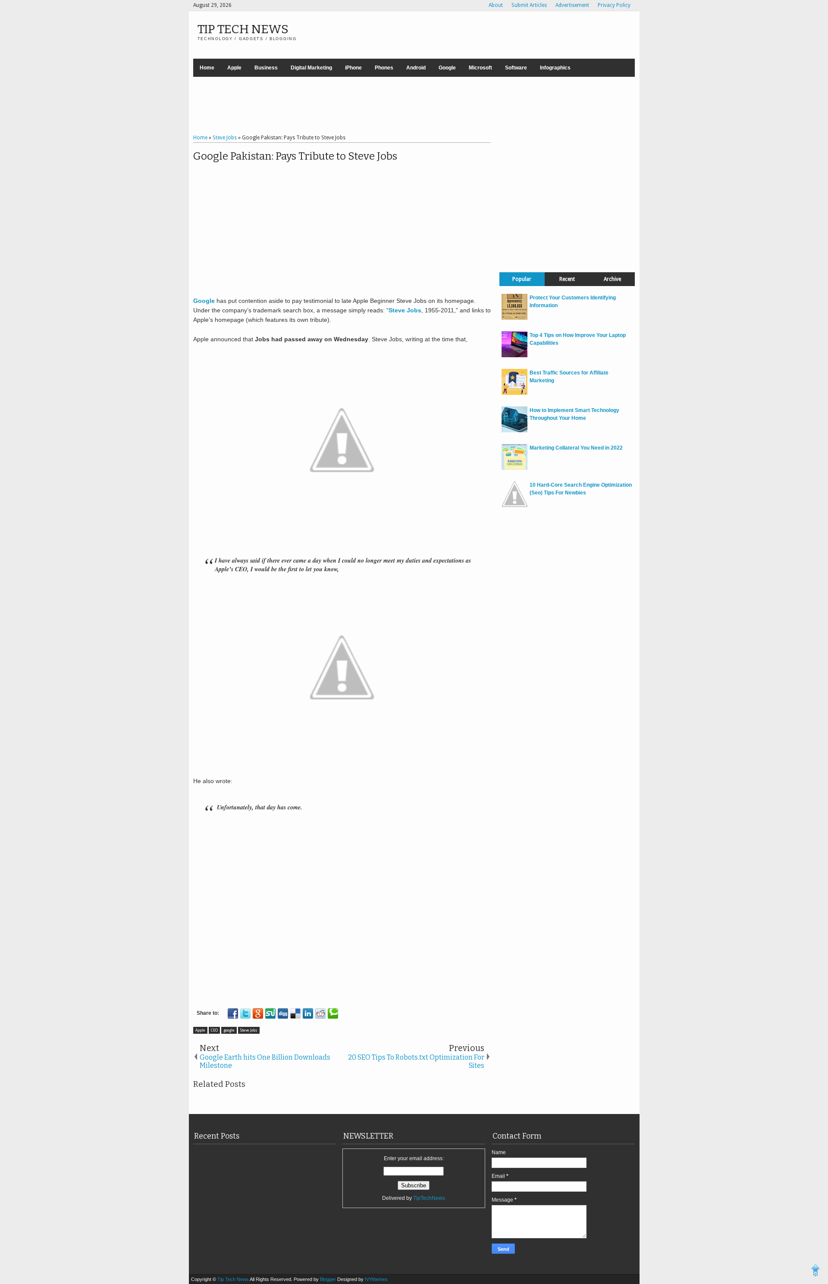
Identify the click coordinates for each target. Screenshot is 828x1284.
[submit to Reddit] (320, 1013)
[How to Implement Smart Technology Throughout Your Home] (514, 431)
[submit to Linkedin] (308, 1013)
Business (266, 68)
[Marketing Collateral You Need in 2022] (514, 468)
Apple (234, 68)
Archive (612, 279)
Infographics (555, 68)
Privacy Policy (614, 5)
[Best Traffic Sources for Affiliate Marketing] (514, 393)
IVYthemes (376, 1279)
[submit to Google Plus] (258, 1013)
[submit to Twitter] (245, 1013)
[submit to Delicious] (295, 1013)
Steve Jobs (248, 1030)
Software (516, 68)
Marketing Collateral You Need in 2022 (576, 448)
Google (447, 68)
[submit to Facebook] (233, 1013)
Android (416, 68)
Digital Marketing (311, 68)
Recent (567, 279)
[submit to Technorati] (333, 1013)
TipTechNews (429, 1198)
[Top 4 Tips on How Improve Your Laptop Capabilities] (514, 355)
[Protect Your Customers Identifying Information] (514, 318)
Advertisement (572, 5)
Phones (384, 68)
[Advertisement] (414, 106)
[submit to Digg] (283, 1013)
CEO (214, 1030)
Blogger (328, 1279)
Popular (521, 279)
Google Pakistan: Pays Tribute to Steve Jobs (295, 156)
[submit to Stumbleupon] (270, 1013)
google (229, 1030)
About (496, 5)
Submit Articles (529, 5)
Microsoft (480, 68)
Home (207, 68)
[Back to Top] (815, 1271)
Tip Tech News (243, 29)
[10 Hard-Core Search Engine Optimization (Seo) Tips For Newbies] (514, 505)
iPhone (353, 68)
